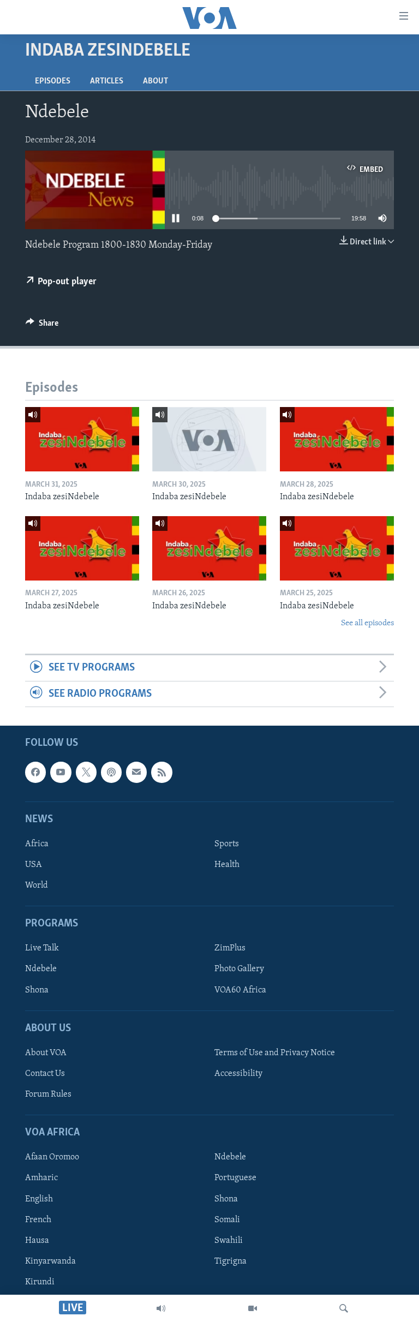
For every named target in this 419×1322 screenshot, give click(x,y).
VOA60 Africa (240, 990)
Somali (227, 1220)
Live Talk (42, 948)
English (39, 1199)
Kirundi (40, 1282)
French (38, 1220)
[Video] (252, 1308)
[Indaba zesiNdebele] (82, 439)
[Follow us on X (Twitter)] (86, 772)
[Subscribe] (136, 772)
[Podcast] (111, 772)
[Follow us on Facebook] (35, 772)
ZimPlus (230, 948)
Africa (37, 844)
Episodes (52, 81)
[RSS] (161, 772)
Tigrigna (230, 1261)
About (155, 81)
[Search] (343, 1308)
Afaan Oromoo (52, 1157)
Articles (106, 81)
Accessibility (238, 1073)
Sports (226, 844)
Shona (37, 990)
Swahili (228, 1240)
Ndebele (41, 969)
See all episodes (367, 623)
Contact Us (45, 1073)
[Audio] (161, 1308)
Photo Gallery (239, 969)
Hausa (37, 1240)
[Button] (42, 325)
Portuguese (235, 1178)
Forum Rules (48, 1094)
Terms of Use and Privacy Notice (274, 1053)
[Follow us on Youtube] (60, 772)
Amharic (41, 1178)
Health (227, 864)
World (36, 885)
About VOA (46, 1053)
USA (33, 864)
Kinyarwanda (50, 1261)
